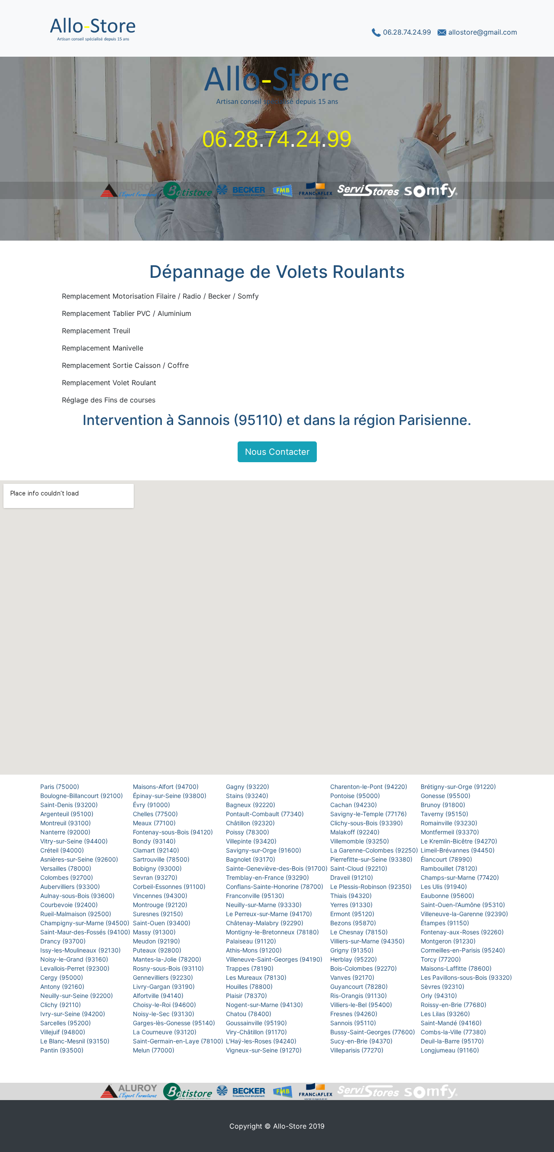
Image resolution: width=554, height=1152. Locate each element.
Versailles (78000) (66, 868)
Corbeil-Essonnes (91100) (170, 886)
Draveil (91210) (352, 877)
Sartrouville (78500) (162, 859)
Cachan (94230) (354, 804)
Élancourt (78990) (447, 859)
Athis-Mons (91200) (254, 950)
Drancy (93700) (63, 941)
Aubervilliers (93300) (71, 886)
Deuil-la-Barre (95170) (453, 1041)
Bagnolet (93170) (251, 859)
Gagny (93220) (248, 786)
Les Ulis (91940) (445, 886)
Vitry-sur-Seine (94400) (75, 841)
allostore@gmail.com (481, 32)
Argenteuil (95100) (67, 813)
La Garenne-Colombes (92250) (375, 850)
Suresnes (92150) (159, 913)
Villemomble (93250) (360, 841)
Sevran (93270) (156, 877)
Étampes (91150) (446, 923)
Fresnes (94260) (354, 1013)
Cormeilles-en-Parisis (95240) (464, 950)
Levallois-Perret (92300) (75, 968)
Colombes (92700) (67, 877)
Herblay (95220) (354, 959)
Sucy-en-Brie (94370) (362, 1041)
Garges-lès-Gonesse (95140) (175, 1023)
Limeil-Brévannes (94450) (458, 850)
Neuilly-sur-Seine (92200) (77, 995)
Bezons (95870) (354, 923)
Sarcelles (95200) (66, 1023)
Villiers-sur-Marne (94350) (368, 941)
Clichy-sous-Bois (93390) (367, 823)
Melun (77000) (154, 1050)
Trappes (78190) (250, 968)
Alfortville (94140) (159, 995)
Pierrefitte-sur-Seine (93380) (372, 859)
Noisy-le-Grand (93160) (75, 959)
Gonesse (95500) (446, 795)
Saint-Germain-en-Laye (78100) (179, 1041)
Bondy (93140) (155, 841)
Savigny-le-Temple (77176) (369, 813)
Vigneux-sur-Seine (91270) (264, 1050)
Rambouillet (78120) (450, 868)
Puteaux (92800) (158, 950)
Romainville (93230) (450, 823)
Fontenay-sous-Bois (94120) (174, 832)
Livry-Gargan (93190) (164, 986)
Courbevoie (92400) (70, 904)
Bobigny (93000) (158, 868)
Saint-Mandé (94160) (452, 1023)
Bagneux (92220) (251, 804)
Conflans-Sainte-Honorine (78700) (275, 886)
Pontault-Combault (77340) (266, 813)
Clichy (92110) (61, 1004)
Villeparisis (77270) (357, 1050)
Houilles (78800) (250, 986)
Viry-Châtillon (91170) (257, 1032)
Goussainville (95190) (257, 1023)
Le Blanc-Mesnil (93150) (75, 1041)
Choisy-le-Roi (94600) (165, 1004)
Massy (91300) (155, 932)
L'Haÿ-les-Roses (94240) (262, 1041)
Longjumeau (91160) (451, 1050)
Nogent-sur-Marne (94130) (265, 1004)
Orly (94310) (440, 995)
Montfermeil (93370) (451, 832)
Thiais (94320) (352, 895)
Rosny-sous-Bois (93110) (169, 968)
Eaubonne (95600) (448, 895)
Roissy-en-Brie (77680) (454, 1004)
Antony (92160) (63, 986)
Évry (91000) (152, 804)
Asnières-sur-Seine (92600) (80, 859)
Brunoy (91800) (444, 804)
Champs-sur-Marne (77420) (461, 877)
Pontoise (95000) (356, 795)
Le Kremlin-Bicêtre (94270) (460, 841)
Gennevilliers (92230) (164, 977)
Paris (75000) (60, 786)
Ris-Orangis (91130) (359, 995)
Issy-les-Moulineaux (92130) (81, 950)
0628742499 (277, 138)
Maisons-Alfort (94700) (166, 786)
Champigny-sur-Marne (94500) (85, 923)
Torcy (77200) (442, 959)
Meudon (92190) (157, 941)
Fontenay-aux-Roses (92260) (463, 932)
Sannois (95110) (354, 1023)
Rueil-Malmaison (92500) (76, 913)
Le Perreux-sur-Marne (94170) (270, 913)
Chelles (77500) (156, 813)
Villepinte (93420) (252, 841)
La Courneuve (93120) (165, 1032)
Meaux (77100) (155, 823)
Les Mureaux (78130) (257, 977)
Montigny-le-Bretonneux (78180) (273, 932)
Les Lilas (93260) (446, 1013)
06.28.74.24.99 (407, 32)
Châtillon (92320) (251, 823)
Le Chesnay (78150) (360, 932)
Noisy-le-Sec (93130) (164, 1013)
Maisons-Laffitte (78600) (457, 968)
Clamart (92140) (157, 850)
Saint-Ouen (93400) (162, 923)
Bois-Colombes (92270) (364, 968)
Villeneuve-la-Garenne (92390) (465, 913)
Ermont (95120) (353, 913)
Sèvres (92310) (443, 986)
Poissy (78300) (248, 832)
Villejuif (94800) (63, 1032)
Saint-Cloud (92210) (359, 868)
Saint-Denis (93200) (70, 804)
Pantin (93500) (62, 1050)
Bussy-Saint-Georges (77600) (373, 1032)
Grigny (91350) (352, 950)
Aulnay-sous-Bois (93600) (78, 895)
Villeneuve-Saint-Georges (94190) (275, 959)
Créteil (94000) (63, 850)
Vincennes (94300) (161, 895)
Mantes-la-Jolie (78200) (168, 959)
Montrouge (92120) (161, 904)
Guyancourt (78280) (360, 986)
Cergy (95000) (62, 977)
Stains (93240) (248, 795)
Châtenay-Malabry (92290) (265, 923)
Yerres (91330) (352, 904)
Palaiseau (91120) (252, 941)
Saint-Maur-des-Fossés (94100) (86, 932)
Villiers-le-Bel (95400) (362, 1004)
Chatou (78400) (249, 1013)
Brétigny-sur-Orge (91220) (459, 786)
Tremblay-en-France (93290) (268, 877)
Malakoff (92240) (355, 832)
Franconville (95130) (256, 895)
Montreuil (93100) (66, 823)
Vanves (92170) (353, 977)
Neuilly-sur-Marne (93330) (264, 904)
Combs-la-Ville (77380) (454, 1032)
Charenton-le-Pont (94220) (369, 786)
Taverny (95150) (445, 813)
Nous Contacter (277, 452)
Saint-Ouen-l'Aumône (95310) (464, 904)
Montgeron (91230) (449, 941)
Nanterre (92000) (66, 832)
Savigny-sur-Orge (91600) (264, 850)
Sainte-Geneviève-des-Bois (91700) (277, 868)
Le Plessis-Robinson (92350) (371, 886)
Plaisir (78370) (247, 995)
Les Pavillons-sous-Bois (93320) (467, 977)
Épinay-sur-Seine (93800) (170, 795)
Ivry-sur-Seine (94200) (73, 1013)
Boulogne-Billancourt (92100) (82, 795)
